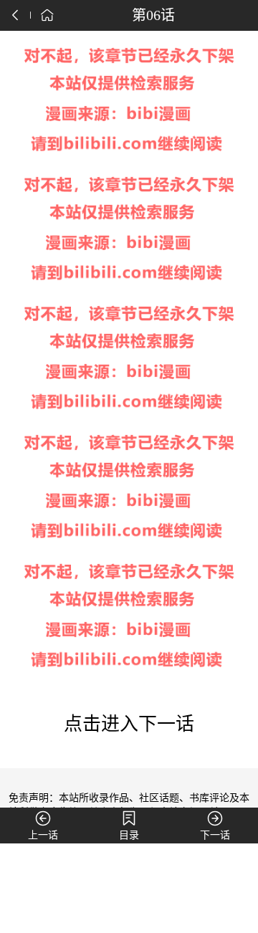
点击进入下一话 (129, 724)
